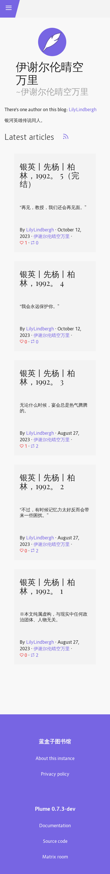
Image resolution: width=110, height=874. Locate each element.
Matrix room (55, 857)
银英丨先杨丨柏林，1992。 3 (47, 377)
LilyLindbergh (82, 110)
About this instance (55, 759)
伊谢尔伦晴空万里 (52, 237)
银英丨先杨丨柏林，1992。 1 (47, 586)
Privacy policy (55, 774)
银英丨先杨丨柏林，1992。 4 (47, 278)
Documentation (55, 826)
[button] (9, 9)
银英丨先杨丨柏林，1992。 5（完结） (49, 175)
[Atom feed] (65, 138)
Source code (55, 842)
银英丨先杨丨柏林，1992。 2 (47, 482)
